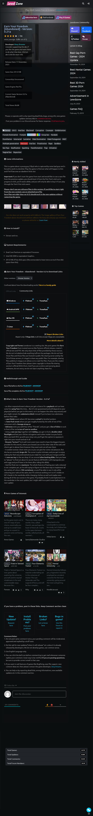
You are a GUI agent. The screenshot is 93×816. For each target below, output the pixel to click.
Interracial (18, 139)
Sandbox (57, 143)
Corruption (40, 130)
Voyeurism (17, 152)
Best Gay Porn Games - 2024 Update (77, 56)
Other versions (9, 278)
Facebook (86, 31)
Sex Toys (6, 148)
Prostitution (42, 143)
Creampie (49, 130)
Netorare (24, 143)
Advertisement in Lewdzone (79, 97)
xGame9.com (62, 10)
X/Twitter (75, 39)
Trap (45, 148)
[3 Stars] (10, 36)
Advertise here (29, 17)
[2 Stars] (8, 36)
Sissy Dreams (19, 44)
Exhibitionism (60, 130)
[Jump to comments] (88, 810)
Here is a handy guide (47, 285)
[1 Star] (5, 36)
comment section (44, 118)
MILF (64, 139)
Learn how (43, 220)
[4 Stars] (13, 36)
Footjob (23, 135)
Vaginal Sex (7, 152)
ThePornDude (48, 17)
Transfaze (43, 301)
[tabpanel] (35, 313)
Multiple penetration (11, 143)
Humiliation (7, 139)
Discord (74, 31)
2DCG (14, 130)
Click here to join (57, 121)
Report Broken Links (55, 334)
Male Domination (39, 139)
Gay (38, 135)
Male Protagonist (54, 139)
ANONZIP (37, 386)
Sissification (15, 148)
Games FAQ (76, 108)
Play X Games (63, 17)
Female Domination (10, 135)
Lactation (27, 139)
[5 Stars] (16, 36)
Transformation (36, 148)
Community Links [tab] (26, 291)
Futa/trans (31, 135)
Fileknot (28, 301)
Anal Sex (21, 130)
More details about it (55, 340)
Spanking (25, 148)
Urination (53, 148)
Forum (85, 39)
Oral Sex (32, 143)
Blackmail (30, 130)
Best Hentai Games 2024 (80, 71)
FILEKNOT (27, 386)
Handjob (54, 135)
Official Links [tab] (11, 291)
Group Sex (45, 135)
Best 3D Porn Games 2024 (77, 84)
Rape (50, 143)
